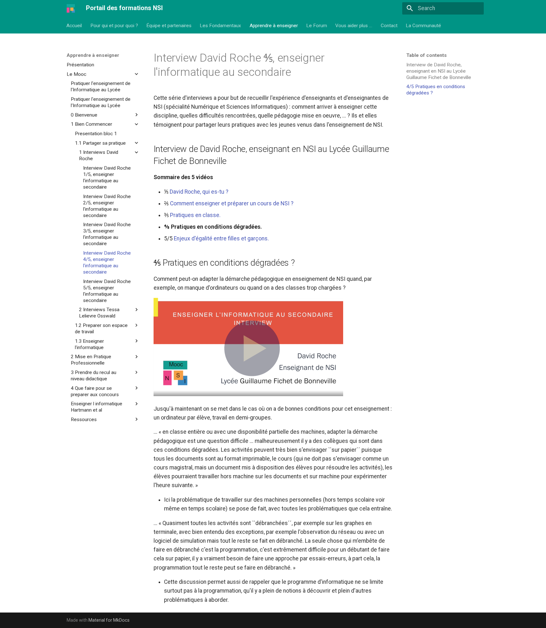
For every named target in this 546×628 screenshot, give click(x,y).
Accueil (74, 25)
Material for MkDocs (109, 620)
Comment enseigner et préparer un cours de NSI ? (232, 203)
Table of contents (426, 55)
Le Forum (316, 25)
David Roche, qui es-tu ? (199, 192)
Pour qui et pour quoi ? (114, 25)
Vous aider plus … (354, 25)
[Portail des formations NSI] (71, 8)
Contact (389, 25)
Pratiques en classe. (195, 215)
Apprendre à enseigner (274, 25)
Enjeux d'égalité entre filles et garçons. (221, 238)
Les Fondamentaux (220, 25)
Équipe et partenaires (168, 25)
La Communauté (423, 25)
